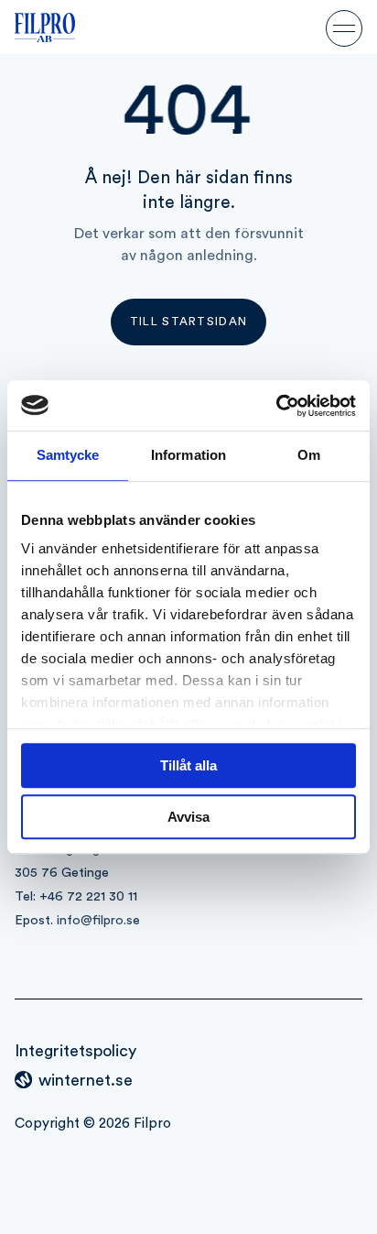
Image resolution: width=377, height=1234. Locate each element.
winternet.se (85, 1080)
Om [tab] (308, 455)
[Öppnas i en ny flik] (276, 406)
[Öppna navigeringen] (344, 27)
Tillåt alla (188, 765)
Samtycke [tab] (68, 455)
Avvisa (188, 816)
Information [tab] (188, 455)
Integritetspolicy (75, 1051)
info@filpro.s (95, 920)
